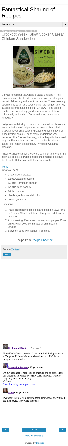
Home (34, 430)
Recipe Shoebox (42, 240)
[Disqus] (34, 300)
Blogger (40, 443)
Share (7, 254)
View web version (34, 435)
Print (5, 166)
